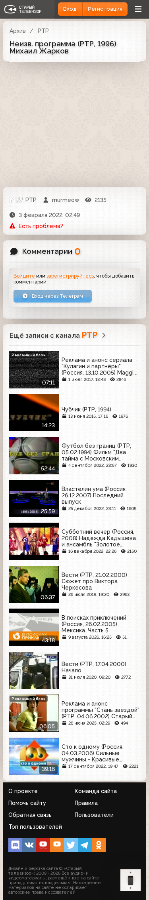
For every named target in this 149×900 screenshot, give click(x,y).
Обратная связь (30, 815)
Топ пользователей (35, 827)
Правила (86, 803)
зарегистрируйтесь (70, 276)
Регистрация (105, 9)
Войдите (24, 276)
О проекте (23, 791)
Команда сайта (96, 791)
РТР (43, 31)
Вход (70, 9)
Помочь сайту (27, 803)
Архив (18, 31)
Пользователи (94, 815)
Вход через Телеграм (57, 296)
